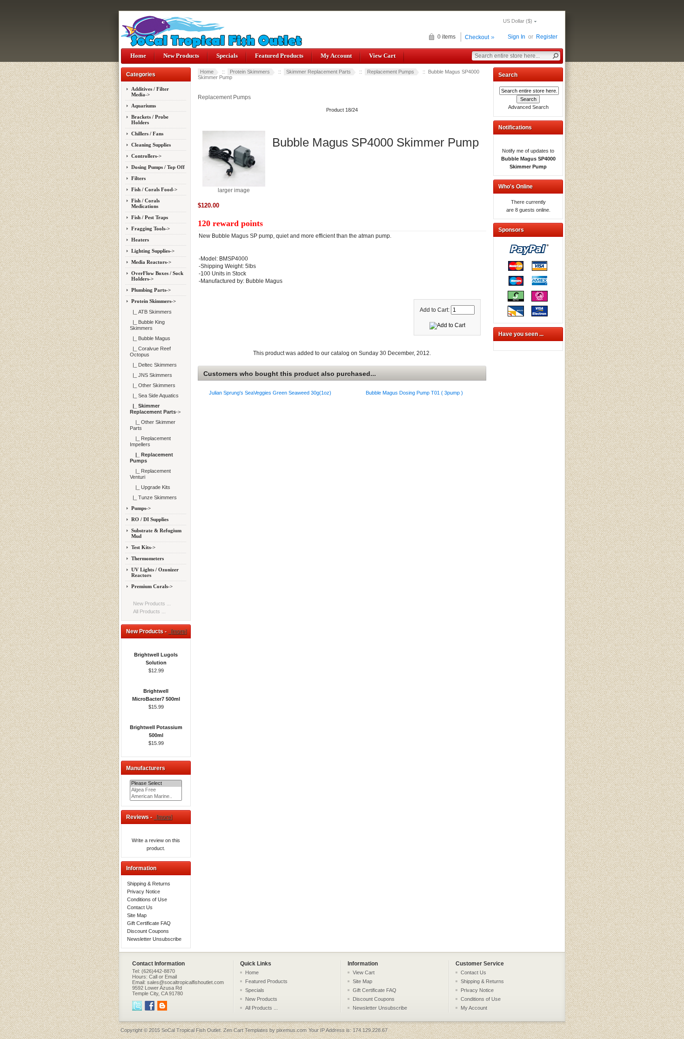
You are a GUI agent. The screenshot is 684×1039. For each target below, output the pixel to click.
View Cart (382, 55)
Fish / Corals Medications (145, 203)
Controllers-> (146, 156)
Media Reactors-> (151, 262)
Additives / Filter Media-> (150, 91)
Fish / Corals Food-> (154, 189)
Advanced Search (528, 107)
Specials (227, 55)
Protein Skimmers (250, 71)
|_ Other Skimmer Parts (152, 425)
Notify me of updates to (528, 158)
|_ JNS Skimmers (151, 375)
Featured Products (279, 55)
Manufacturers (145, 768)
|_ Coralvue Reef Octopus (150, 351)
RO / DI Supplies (149, 519)
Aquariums (143, 105)
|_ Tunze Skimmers (153, 497)
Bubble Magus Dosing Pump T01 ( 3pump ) (414, 392)
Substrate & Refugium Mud (156, 533)
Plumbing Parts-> (151, 290)
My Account (336, 55)
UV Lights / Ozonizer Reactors (155, 572)
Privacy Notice (143, 891)
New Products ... (152, 603)
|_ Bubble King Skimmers (147, 325)
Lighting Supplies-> (152, 251)
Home (138, 55)
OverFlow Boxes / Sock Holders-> (157, 276)
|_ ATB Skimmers (151, 312)
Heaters (140, 239)
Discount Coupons (148, 931)
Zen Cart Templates (245, 1030)
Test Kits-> (143, 547)
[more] (177, 631)
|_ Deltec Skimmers (153, 365)
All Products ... (149, 611)
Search (507, 75)
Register (546, 37)
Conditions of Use (147, 899)
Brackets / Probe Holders (149, 119)
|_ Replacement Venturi (150, 474)
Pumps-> (141, 508)
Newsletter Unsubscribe (154, 939)
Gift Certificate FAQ (149, 923)
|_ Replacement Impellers (150, 441)
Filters (138, 178)
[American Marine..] (155, 796)
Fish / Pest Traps (149, 217)
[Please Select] (155, 783)
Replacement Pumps (390, 71)
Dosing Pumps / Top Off (158, 167)
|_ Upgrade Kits (150, 487)
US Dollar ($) (517, 21)
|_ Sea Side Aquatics (154, 395)
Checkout (477, 37)
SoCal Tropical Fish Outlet (191, 1030)
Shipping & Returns (148, 883)
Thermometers (147, 558)
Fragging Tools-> (150, 228)
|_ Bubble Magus (150, 338)
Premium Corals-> (152, 586)
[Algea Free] (155, 790)
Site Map (137, 915)
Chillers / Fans (147, 133)
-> (153, 301)
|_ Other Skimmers (152, 385)
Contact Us (140, 907)
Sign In (516, 37)
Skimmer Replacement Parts (318, 71)
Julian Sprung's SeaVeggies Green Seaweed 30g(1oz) (270, 392)
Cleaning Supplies (151, 144)
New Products (181, 55)
